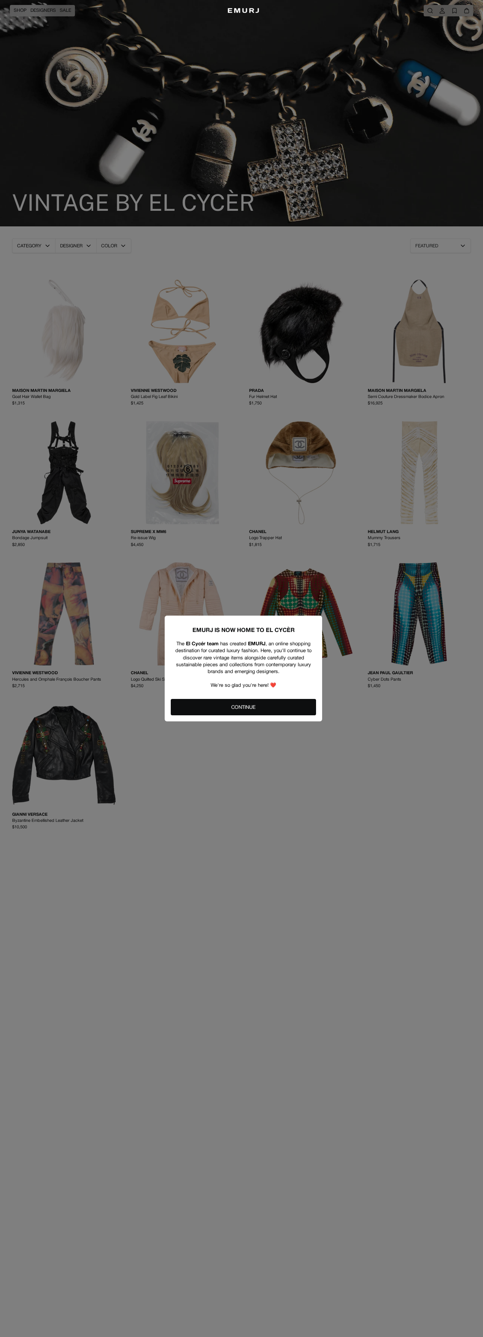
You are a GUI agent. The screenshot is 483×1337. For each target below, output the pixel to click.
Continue (243, 707)
